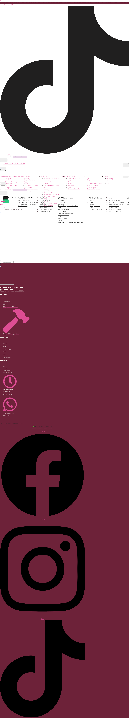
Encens (70, 183)
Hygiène (26, 178)
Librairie (62, 176)
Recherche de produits (6, 157)
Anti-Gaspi (109, 178)
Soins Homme (28, 187)
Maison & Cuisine (70, 176)
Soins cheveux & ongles (31, 185)
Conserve (46, 183)
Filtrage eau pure (72, 185)
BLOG (14, 164)
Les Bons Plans (110, 180)
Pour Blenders (9, 178)
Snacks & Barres (63, 218)
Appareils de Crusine (74, 178)
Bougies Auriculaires (93, 180)
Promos (105, 176)
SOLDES (108, 183)
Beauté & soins (25, 176)
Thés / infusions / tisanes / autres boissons (70, 222)
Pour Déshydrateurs (10, 180)
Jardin (69, 187)
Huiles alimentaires (49, 196)
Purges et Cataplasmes (93, 189)
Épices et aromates (49, 191)
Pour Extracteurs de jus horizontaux (28, 202)
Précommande (110, 182)
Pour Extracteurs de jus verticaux (27, 204)
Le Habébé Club (7, 164)
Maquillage (27, 183)
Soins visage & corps (30, 191)
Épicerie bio (44, 176)
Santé (85, 176)
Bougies (70, 180)
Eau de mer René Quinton (94, 183)
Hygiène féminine (29, 182)
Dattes (46, 189)
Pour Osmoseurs (9, 189)
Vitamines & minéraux (93, 191)
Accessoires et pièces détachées (11, 176)
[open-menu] (126, 165)
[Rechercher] (3, 160)
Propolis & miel (91, 187)
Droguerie (70, 182)
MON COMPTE (20, 164)
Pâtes (59, 216)
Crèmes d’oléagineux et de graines (68, 206)
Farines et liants (48, 192)
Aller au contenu (4, 1)
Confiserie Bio (48, 182)
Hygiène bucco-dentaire (31, 180)
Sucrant (60, 220)
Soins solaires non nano (31, 189)
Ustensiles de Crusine (74, 189)
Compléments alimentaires (94, 182)
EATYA (14, 197)
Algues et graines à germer (51, 178)
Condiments (47, 180)
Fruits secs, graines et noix (51, 194)
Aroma (89, 178)
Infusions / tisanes (92, 185)
